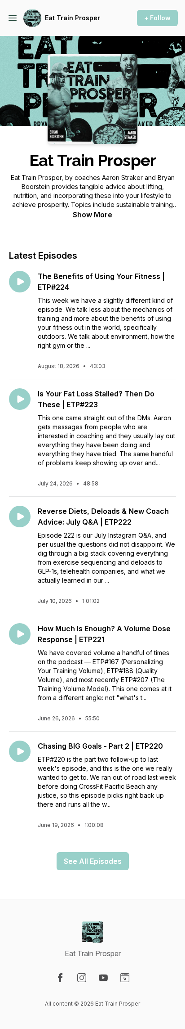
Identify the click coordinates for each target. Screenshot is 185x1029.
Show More (92, 214)
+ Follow (157, 18)
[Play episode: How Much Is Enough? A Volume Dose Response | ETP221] (20, 634)
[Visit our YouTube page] (103, 977)
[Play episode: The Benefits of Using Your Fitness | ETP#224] (20, 281)
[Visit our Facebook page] (60, 977)
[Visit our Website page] (124, 977)
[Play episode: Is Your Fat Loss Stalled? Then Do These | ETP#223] (20, 399)
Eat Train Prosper (72, 18)
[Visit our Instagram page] (81, 977)
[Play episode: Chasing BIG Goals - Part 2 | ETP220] (20, 751)
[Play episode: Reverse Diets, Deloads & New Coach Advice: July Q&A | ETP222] (20, 516)
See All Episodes (93, 861)
